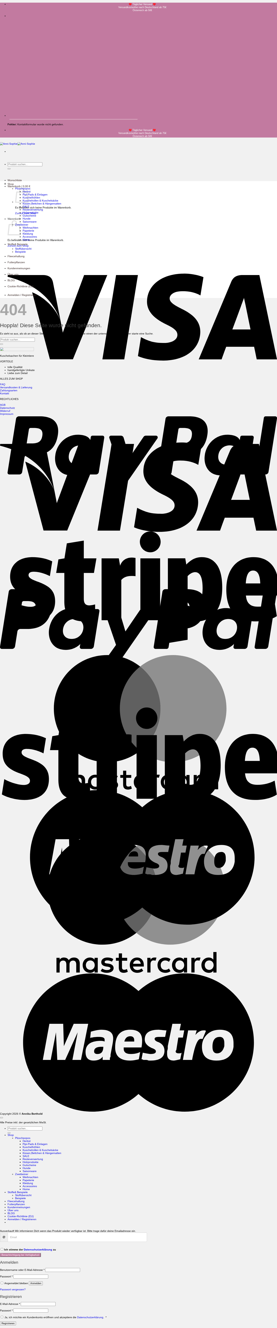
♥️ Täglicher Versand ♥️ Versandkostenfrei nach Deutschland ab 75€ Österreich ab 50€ (142, 7)
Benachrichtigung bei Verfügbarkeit (20, 1255)
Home (26, 239)
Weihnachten (30, 227)
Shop (11, 183)
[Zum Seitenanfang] (1, 1117)
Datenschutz (7, 407)
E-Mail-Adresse (10, 1303)
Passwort (6, 1276)
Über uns (13, 274)
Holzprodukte (30, 212)
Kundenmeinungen (19, 268)
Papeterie (28, 230)
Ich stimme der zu (30, 1249)
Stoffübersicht (23, 248)
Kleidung (28, 233)
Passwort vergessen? (13, 1289)
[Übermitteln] (9, 168)
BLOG (11, 280)
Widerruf (5, 410)
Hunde (27, 218)
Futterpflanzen (16, 262)
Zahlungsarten (8, 390)
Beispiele (20, 251)
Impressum (6, 413)
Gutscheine (29, 215)
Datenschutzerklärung (38, 1249)
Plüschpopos (22, 1137)
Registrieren (8, 1323)
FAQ (2, 384)
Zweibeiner (21, 224)
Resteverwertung (33, 209)
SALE (26, 206)
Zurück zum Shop (18, 245)
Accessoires (30, 236)
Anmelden (35, 1283)
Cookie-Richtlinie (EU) (21, 286)
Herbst (27, 1141)
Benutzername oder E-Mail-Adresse (22, 1269)
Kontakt (4, 393)
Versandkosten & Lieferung (16, 387)
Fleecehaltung (16, 256)
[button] (19, 186)
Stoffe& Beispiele (18, 244)
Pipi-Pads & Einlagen (35, 194)
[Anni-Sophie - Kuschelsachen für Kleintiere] (17, 143)
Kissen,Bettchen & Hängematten (42, 203)
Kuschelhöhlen (31, 197)
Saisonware (30, 221)
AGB (2, 404)
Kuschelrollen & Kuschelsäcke (40, 200)
